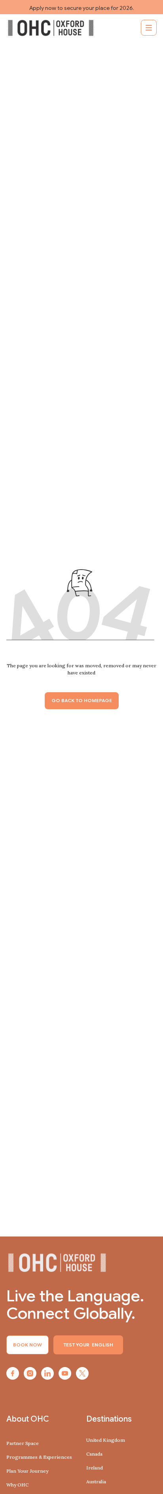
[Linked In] (47, 1373)
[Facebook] (12, 1373)
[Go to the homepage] (57, 1262)
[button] (149, 28)
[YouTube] (65, 1373)
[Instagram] (30, 1373)
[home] (50, 28)
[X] (82, 1373)
